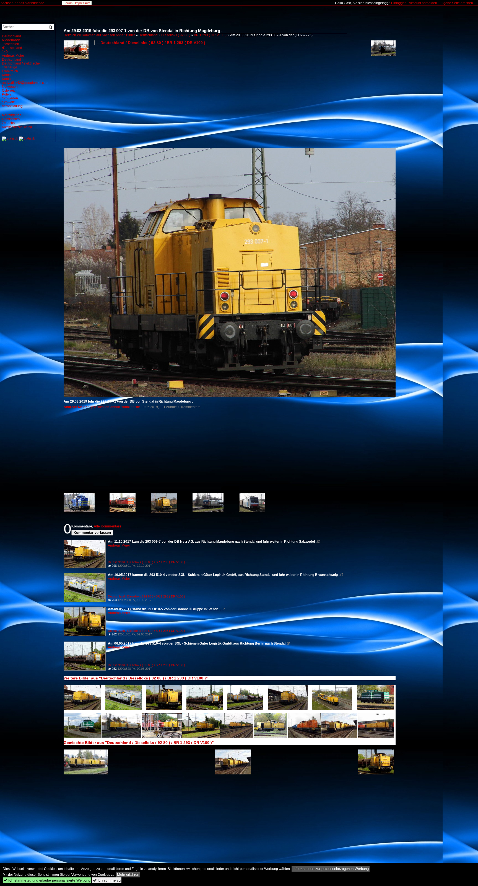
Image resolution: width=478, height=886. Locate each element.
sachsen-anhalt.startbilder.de (22, 3)
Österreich (9, 90)
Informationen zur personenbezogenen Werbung (330, 869)
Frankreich (10, 71)
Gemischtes (11, 119)
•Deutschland (12, 48)
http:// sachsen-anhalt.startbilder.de (114, 407)
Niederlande (11, 40)
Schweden (10, 98)
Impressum (82, 3)
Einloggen (399, 3)
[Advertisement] (230, 98)
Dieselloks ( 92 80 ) (175, 35)
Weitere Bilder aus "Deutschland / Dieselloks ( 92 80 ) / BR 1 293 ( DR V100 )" (136, 678)
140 (5, 52)
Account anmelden (423, 3)
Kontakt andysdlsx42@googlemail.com (25, 81)
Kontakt (7, 75)
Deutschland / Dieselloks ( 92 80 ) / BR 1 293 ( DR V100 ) (152, 42)
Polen (6, 94)
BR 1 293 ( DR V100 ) (210, 35)
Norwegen (10, 87)
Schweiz (8, 102)
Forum (68, 3)
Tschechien (10, 44)
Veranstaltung (12, 106)
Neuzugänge (12, 115)
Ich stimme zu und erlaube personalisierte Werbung (47, 880)
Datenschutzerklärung (17, 126)
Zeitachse (9, 123)
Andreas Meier (75, 407)
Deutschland (148, 35)
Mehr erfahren (128, 874)
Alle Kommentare (107, 526)
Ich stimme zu (107, 880)
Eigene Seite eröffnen (456, 3)
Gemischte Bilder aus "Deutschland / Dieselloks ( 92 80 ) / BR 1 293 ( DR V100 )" (139, 742)
